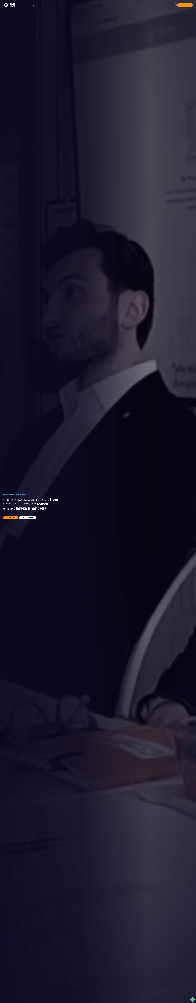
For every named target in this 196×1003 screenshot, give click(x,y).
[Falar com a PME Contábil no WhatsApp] (192, 999)
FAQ (65, 5)
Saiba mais (11, 517)
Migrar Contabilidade (168, 5)
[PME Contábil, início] (9, 5)
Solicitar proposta (185, 5)
